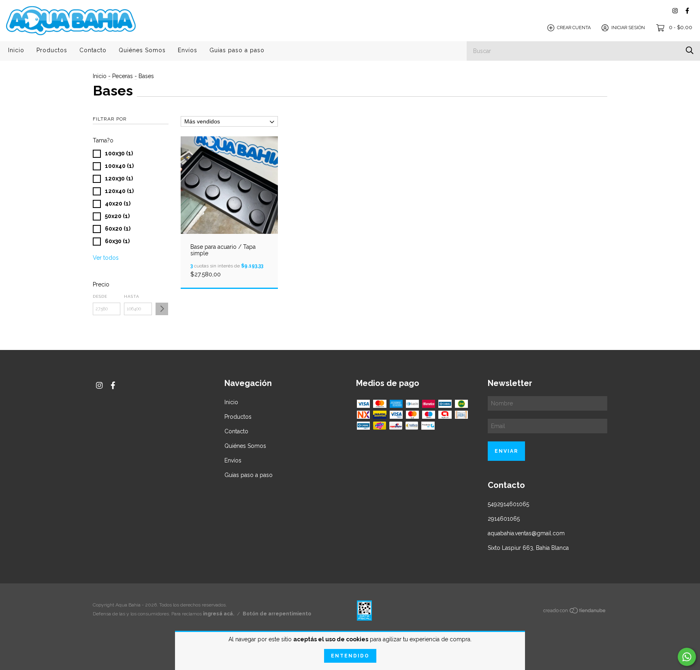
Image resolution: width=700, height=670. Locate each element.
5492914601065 (508, 504)
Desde (100, 296)
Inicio (16, 50)
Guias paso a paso (237, 50)
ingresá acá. (218, 614)
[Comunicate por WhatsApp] (687, 657)
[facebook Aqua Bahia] (687, 10)
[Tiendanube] (574, 612)
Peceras (122, 76)
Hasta (131, 296)
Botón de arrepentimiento (277, 614)
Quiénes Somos (142, 50)
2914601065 (504, 518)
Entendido (350, 656)
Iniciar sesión (628, 27)
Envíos (187, 50)
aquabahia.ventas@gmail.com (526, 533)
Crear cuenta (574, 27)
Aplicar (162, 309)
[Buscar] (690, 50)
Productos (51, 50)
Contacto (93, 50)
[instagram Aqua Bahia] (675, 10)
